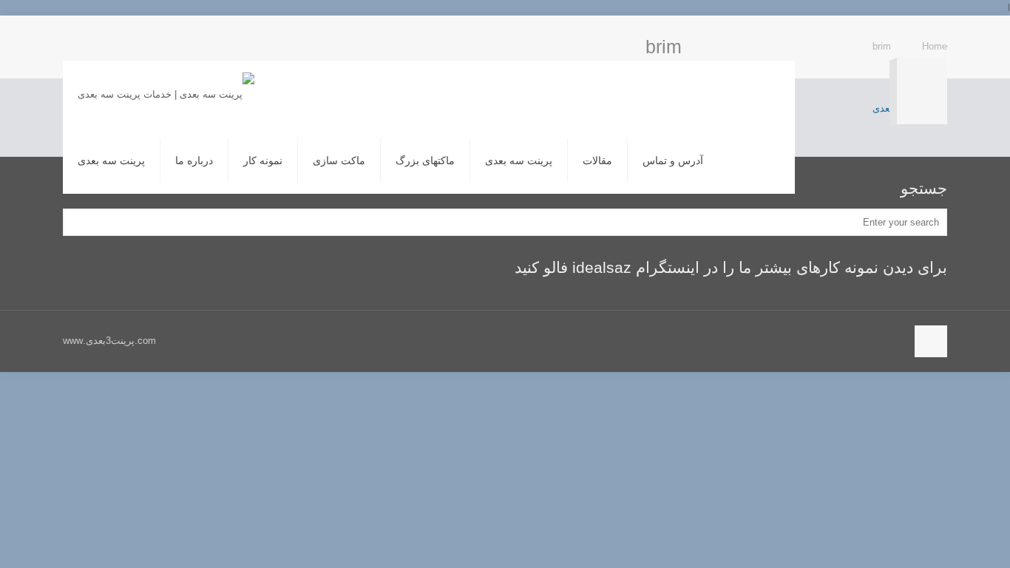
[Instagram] (919, 37)
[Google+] (935, 37)
